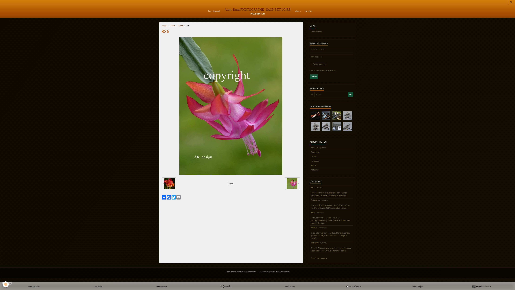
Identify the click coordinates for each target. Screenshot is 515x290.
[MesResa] (162, 286)
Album (298, 11)
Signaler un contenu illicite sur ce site (274, 272)
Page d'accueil (214, 11)
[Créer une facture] (289, 286)
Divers (313, 156)
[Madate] (98, 286)
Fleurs (181, 26)
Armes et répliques (318, 148)
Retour (231, 184)
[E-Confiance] (353, 286)
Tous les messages (319, 258)
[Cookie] (6, 284)
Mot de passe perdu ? (329, 70)
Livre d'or (308, 11)
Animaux (314, 170)
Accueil (164, 26)
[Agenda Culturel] (481, 286)
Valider (314, 77)
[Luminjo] (417, 286)
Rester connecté (319, 64)
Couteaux (315, 152)
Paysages (315, 161)
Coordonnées (316, 32)
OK (350, 94)
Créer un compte (315, 70)
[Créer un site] (34, 286)
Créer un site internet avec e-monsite (241, 272)
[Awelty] (226, 286)
